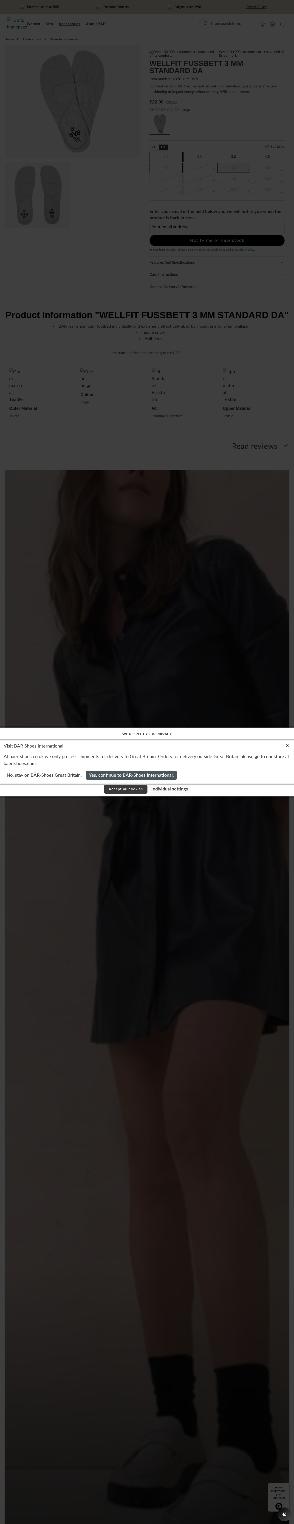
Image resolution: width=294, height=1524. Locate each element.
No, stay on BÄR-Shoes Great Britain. (44, 775)
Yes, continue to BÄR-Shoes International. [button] (131, 775)
